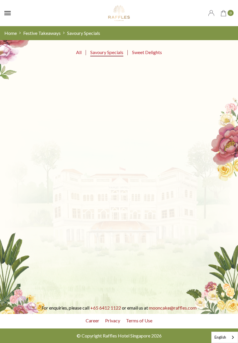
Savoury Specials (106, 52)
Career (92, 320)
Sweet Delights (147, 52)
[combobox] (224, 337)
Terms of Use (139, 320)
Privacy (112, 320)
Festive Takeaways (42, 33)
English (220, 337)
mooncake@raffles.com (172, 307)
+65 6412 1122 (105, 307)
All (79, 52)
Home (10, 33)
